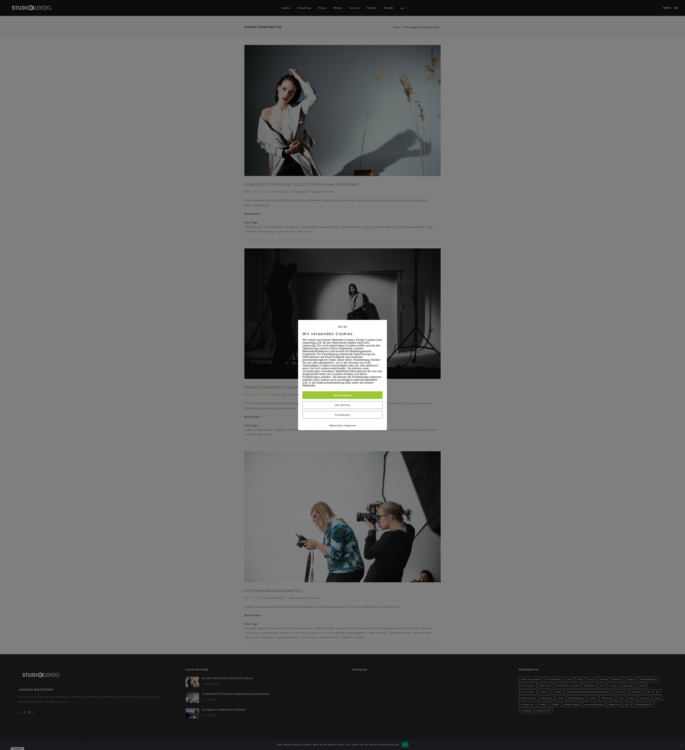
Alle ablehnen (342, 404)
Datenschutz (335, 425)
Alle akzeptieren (342, 395)
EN (345, 326)
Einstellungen (342, 414)
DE (339, 326)
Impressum (350, 425)
